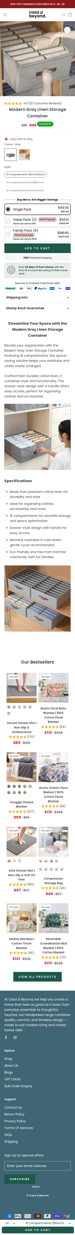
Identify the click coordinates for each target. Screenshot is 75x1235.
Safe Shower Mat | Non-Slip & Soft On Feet (21, 875)
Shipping (11, 1141)
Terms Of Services (18, 1128)
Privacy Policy (15, 1121)
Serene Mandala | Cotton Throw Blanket (21, 943)
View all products (37, 977)
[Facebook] (5, 1037)
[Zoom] (67, 30)
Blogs (8, 1072)
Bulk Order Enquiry (18, 1086)
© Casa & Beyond (38, 1195)
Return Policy (14, 1114)
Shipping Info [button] (16, 297)
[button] (37, 209)
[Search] (63, 14)
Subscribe (20, 1179)
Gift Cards (12, 1079)
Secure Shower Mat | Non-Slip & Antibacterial (21, 727)
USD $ (36, 1186)
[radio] (10, 155)
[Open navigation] (5, 14)
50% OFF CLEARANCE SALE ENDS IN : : (37, 4)
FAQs (8, 1135)
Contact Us (13, 1107)
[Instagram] (15, 1037)
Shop (8, 1059)
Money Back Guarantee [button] (25, 308)
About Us (11, 1065)
